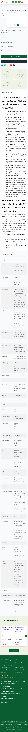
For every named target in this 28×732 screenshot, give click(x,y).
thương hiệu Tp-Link (11, 218)
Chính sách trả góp (19, 667)
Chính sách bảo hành (19, 662)
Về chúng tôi (4, 662)
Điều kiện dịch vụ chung (6, 665)
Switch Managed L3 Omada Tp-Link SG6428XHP (19, 641)
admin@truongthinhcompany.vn (7, 698)
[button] (15, 25)
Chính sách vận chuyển (19, 669)
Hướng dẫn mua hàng (5, 667)
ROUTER (14, 6)
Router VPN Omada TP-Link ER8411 (7, 640)
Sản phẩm (7, 6)
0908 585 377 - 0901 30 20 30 (7, 677)
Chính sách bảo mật (19, 665)
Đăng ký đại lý (4, 672)
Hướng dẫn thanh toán (6, 669)
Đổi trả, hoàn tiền (18, 672)
